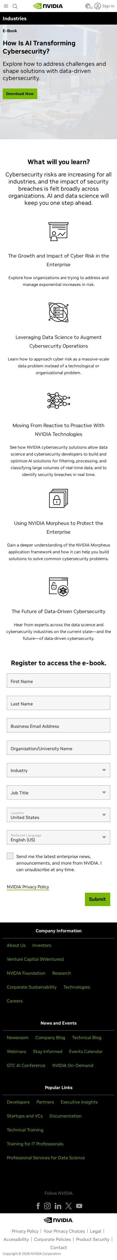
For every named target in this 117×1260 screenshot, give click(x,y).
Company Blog (50, 1037)
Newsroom (18, 1037)
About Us (16, 945)
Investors (41, 945)
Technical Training (25, 1129)
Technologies (76, 987)
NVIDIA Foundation (26, 973)
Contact (58, 1247)
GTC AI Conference (26, 1065)
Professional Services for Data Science (46, 1157)
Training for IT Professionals (35, 1143)
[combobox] (58, 770)
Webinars (16, 1051)
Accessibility (16, 1239)
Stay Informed (47, 1051)
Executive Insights (79, 1102)
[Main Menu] (6, 6)
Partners (45, 1102)
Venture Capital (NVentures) (35, 959)
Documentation (66, 1116)
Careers (15, 1001)
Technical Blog (86, 1037)
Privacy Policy (25, 1231)
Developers (18, 1102)
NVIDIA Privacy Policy (28, 886)
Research (61, 973)
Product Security (92, 1239)
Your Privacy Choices (64, 1231)
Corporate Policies (52, 1239)
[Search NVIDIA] (15, 5)
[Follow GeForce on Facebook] (38, 1206)
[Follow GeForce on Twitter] (68, 1206)
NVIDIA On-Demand (72, 1065)
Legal (95, 1231)
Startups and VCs (25, 1116)
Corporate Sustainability (32, 987)
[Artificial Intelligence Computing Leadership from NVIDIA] (48, 6)
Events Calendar (86, 1051)
